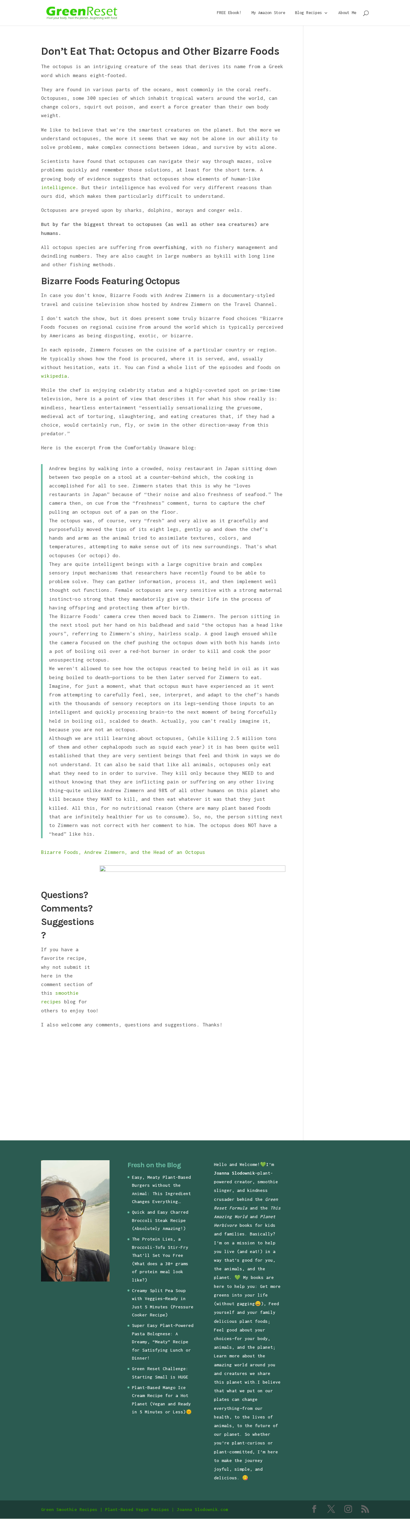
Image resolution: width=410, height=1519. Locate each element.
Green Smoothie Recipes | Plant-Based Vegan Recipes (105, 1509)
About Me (347, 13)
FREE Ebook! (229, 13)
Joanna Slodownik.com (202, 1509)
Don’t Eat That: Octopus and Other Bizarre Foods (160, 51)
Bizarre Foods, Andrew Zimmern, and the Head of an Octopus (123, 852)
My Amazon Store (268, 13)
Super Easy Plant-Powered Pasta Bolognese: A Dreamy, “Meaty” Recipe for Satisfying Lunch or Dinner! (162, 1342)
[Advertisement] (95, 1082)
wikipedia (54, 376)
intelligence (58, 187)
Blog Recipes (308, 13)
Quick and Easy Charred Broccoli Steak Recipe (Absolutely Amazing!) (160, 1220)
